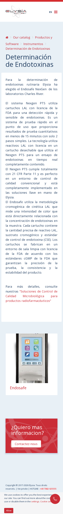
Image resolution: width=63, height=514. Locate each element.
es (50, 12)
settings (35, 501)
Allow (8, 510)
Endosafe (18, 387)
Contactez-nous (26, 444)
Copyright (11, 485)
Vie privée (22, 488)
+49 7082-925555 (48, 488)
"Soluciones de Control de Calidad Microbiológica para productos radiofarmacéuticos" (31, 296)
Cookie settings (48, 501)
